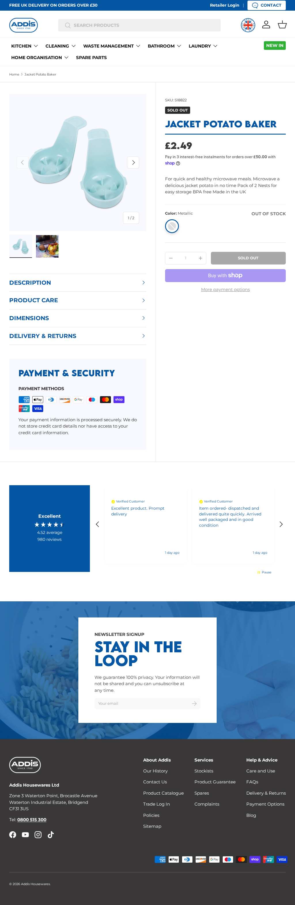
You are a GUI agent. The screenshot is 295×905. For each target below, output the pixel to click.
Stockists (203, 771)
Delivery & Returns (266, 793)
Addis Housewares (35, 884)
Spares (201, 793)
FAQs (252, 782)
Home (14, 74)
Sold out (248, 258)
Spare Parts (91, 57)
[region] (189, 524)
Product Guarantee (215, 782)
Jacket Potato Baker (40, 74)
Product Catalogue (163, 793)
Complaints (206, 804)
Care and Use (260, 771)
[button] (282, 24)
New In (274, 45)
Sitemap (152, 826)
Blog (251, 815)
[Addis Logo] (23, 25)
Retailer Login (224, 5)
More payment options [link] (225, 289)
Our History (155, 771)
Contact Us (155, 782)
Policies (151, 815)
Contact (271, 5)
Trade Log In (156, 804)
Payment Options (265, 804)
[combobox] (139, 25)
